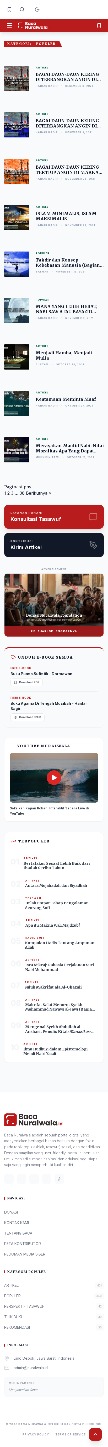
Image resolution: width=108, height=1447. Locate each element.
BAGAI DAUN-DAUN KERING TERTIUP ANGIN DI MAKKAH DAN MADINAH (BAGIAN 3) (69, 172)
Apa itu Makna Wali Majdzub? (52, 925)
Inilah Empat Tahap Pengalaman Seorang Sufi (57, 905)
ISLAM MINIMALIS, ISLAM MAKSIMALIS (66, 216)
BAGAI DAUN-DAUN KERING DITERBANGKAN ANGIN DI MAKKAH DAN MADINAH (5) (68, 79)
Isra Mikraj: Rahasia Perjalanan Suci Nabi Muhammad (59, 967)
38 (22, 493)
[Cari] (22, 9)
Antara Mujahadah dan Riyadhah (56, 885)
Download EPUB (30, 717)
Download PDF (29, 682)
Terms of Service (70, 1434)
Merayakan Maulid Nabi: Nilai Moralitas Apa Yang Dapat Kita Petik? (70, 451)
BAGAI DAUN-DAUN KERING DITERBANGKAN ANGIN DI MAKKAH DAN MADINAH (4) (68, 126)
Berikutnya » (38, 493)
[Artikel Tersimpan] (9, 9)
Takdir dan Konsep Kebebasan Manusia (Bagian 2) (68, 265)
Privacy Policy (36, 1434)
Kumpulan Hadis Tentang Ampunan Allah (59, 945)
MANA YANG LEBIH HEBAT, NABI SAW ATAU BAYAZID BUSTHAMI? (66, 311)
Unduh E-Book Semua (45, 657)
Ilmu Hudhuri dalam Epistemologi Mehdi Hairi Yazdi (55, 1051)
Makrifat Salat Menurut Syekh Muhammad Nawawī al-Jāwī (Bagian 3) (59, 1009)
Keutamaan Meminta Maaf (66, 399)
